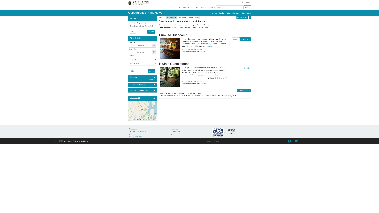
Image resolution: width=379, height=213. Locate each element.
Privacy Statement (135, 137)
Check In (132, 43)
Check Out (133, 49)
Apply (151, 71)
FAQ (243, 2)
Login (248, 2)
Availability (245, 39)
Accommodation (185, 7)
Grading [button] (190, 17)
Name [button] (197, 17)
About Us (174, 129)
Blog (172, 134)
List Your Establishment (137, 131)
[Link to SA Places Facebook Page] (289, 142)
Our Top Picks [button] (171, 17)
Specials (211, 7)
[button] (154, 98)
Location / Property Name (138, 23)
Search (247, 7)
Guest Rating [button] (182, 17)
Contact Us (133, 129)
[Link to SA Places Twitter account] (296, 142)
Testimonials (175, 132)
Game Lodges (200, 7)
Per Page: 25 (241, 17)
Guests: (131, 56)
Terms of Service (212, 141)
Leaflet (134, 119)
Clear (133, 32)
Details (235, 39)
